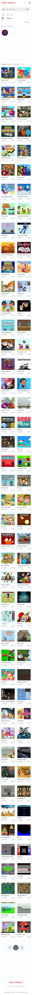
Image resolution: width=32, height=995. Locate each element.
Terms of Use (11, 986)
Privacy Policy (20, 986)
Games (26, 22)
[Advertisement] (16, 49)
